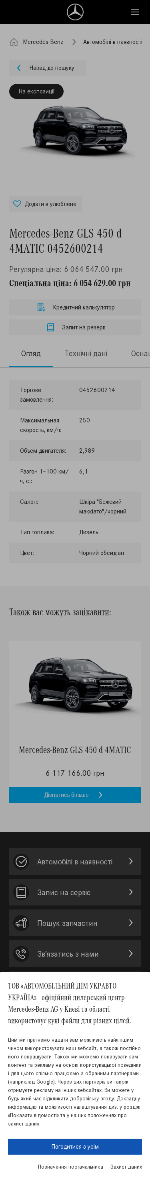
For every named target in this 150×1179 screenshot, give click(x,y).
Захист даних (126, 1166)
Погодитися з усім (75, 1146)
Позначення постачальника (70, 1166)
